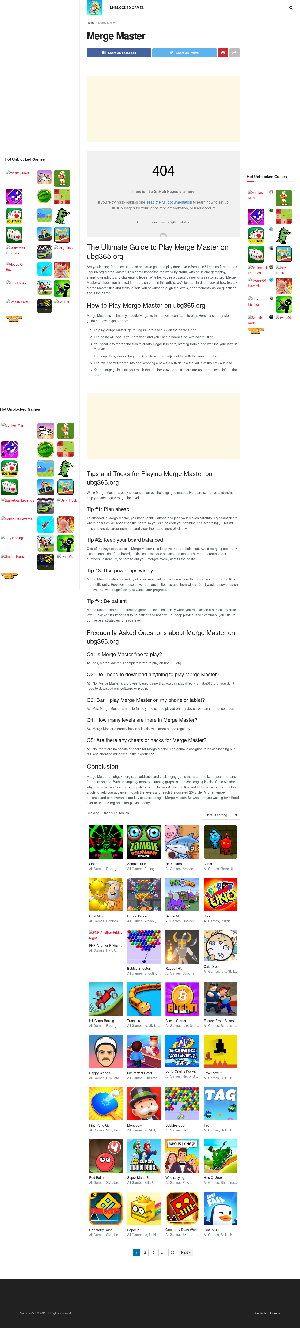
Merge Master (107, 22)
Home (90, 22)
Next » (186, 1252)
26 (173, 1252)
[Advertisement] (40, 75)
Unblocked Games (127, 7)
